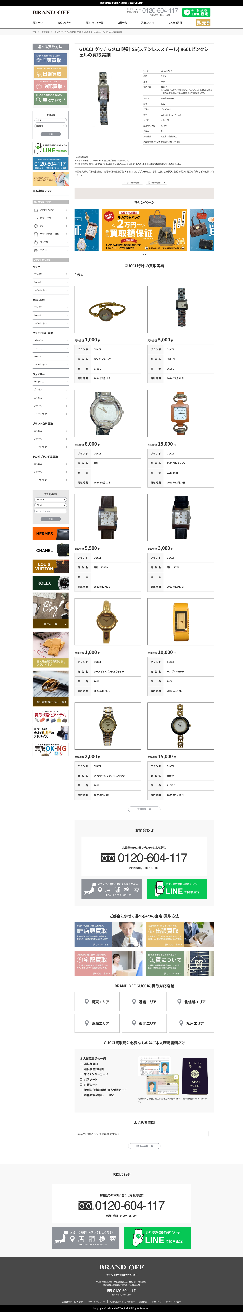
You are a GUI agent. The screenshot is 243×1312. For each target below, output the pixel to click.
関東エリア (100, 1001)
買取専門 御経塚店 (169, 136)
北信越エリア (195, 1001)
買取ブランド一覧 (94, 22)
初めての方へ (64, 22)
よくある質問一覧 (144, 1146)
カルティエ (39, 381)
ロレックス (39, 340)
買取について (147, 22)
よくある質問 (175, 22)
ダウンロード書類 (173, 1301)
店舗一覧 (122, 22)
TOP (34, 32)
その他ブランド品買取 (45, 456)
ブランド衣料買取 (43, 423)
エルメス (38, 274)
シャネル (38, 282)
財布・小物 (39, 300)
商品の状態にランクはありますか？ (98, 1134)
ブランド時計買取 (43, 333)
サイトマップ (157, 1301)
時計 (163, 81)
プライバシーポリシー (96, 1301)
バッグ (36, 267)
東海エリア (100, 1023)
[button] (143, 254)
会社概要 (143, 1301)
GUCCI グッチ (166, 70)
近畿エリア (148, 1001)
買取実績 (45, 32)
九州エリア (195, 1023)
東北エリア (148, 1023)
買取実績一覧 (144, 809)
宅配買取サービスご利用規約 (122, 1301)
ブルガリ (38, 389)
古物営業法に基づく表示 (72, 1301)
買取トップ (38, 22)
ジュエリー (39, 374)
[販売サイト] (203, 22)
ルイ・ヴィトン (40, 290)
